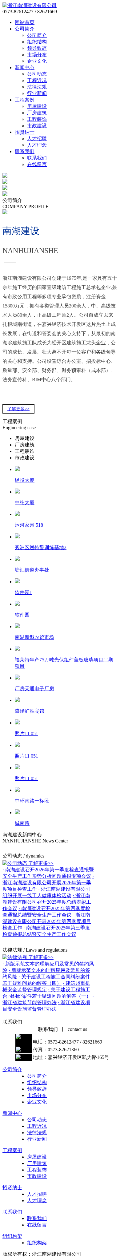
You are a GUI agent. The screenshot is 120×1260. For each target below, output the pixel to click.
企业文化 (37, 61)
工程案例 (24, 99)
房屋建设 (37, 106)
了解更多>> (18, 408)
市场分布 (37, 54)
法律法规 (37, 86)
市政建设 (37, 125)
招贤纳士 (24, 132)
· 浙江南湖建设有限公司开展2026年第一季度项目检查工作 (48, 883)
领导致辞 (37, 48)
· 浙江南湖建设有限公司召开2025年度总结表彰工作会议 (46, 902)
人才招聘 (37, 138)
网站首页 (24, 22)
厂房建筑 (37, 112)
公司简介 (24, 28)
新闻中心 (24, 67)
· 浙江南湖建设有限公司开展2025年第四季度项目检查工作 (46, 921)
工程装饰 (37, 119)
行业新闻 (37, 93)
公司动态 (37, 74)
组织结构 (37, 41)
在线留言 (37, 164)
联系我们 (24, 151)
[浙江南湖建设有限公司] (29, 5)
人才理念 (37, 145)
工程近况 (37, 80)
